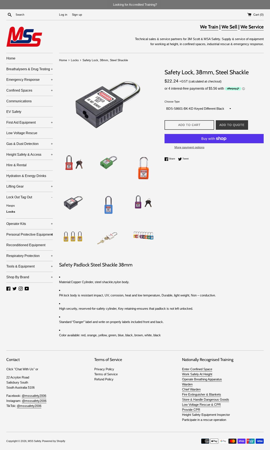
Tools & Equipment (29, 266)
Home (10, 58)
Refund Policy (103, 379)
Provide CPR (191, 409)
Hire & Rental (16, 165)
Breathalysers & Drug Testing (29, 69)
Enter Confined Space (197, 369)
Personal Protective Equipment (29, 234)
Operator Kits (29, 224)
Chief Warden (191, 389)
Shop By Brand (29, 277)
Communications (19, 101)
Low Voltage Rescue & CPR (201, 404)
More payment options (189, 147)
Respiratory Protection (29, 256)
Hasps (10, 205)
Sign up (77, 14)
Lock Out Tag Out (29, 197)
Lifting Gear (29, 186)
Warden (187, 384)
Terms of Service (106, 374)
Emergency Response (29, 79)
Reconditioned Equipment (25, 245)
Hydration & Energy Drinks (26, 176)
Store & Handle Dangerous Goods (205, 399)
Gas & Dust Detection (29, 144)
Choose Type (172, 101)
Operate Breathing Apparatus (202, 379)
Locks (10, 211)
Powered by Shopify (53, 441)
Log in (63, 14)
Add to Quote (231, 125)
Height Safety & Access (29, 154)
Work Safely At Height (197, 374)
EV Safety (13, 112)
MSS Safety (34, 441)
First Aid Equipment (29, 122)
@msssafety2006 (34, 395)
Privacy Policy (104, 369)
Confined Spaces (29, 90)
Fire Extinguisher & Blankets (201, 394)
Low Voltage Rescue (21, 133)
